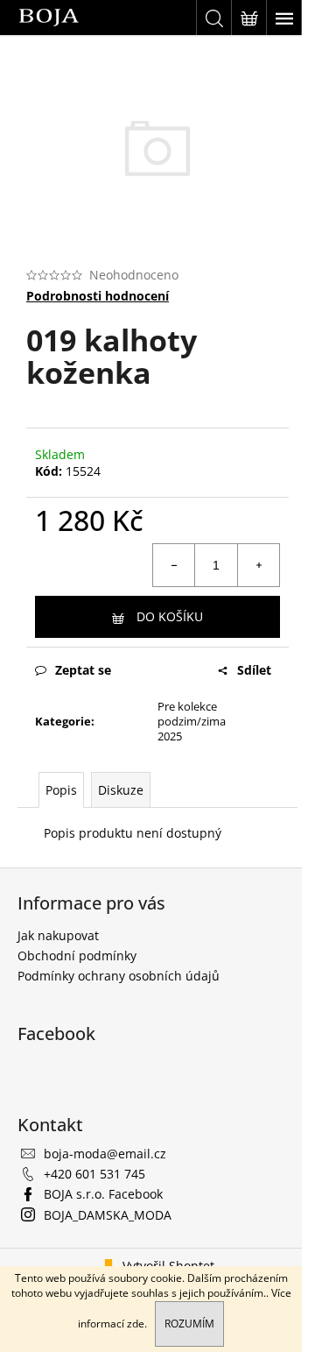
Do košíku (169, 616)
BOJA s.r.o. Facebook (103, 1194)
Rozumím (189, 1323)
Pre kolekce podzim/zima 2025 (192, 721)
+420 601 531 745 (94, 1173)
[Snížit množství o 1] (174, 565)
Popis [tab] (61, 790)
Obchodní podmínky (77, 955)
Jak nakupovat (58, 935)
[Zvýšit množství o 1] (258, 565)
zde (135, 1323)
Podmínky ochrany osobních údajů (119, 975)
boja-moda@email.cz (105, 1153)
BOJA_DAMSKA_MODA (108, 1215)
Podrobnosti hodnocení (97, 295)
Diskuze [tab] (121, 790)
